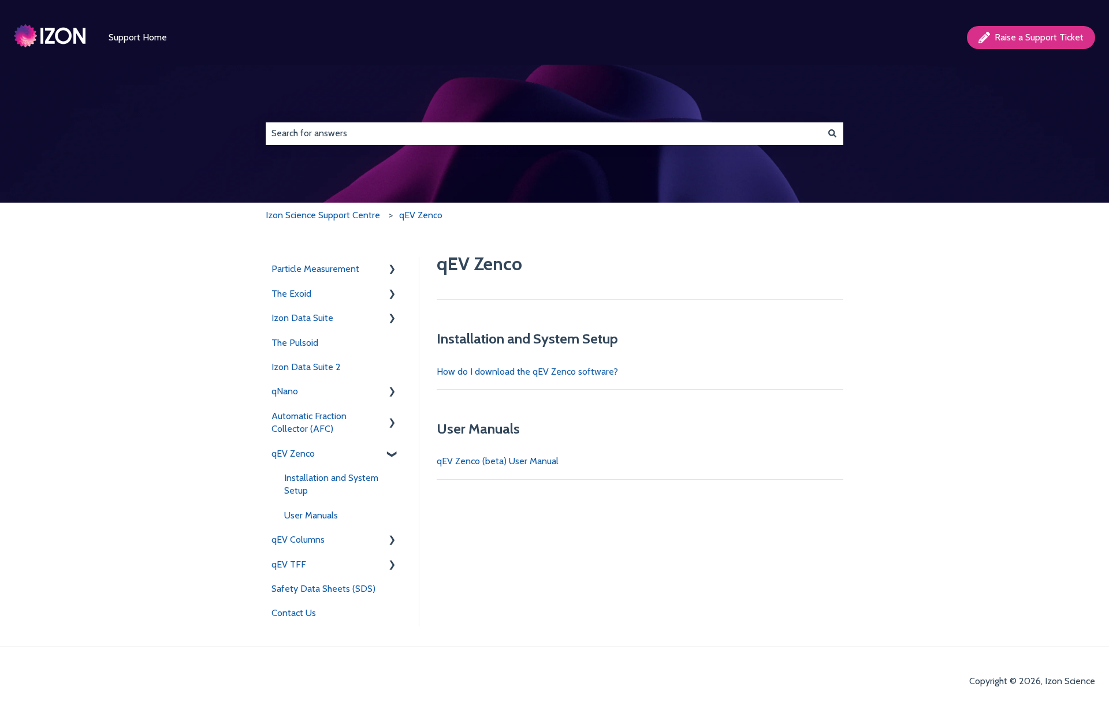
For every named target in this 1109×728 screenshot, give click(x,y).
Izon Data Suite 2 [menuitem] (306, 366)
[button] (392, 270)
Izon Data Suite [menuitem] (302, 317)
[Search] (832, 133)
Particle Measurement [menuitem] (315, 268)
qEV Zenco (420, 215)
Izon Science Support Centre (323, 215)
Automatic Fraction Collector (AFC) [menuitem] (309, 422)
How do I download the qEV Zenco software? (527, 371)
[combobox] (543, 133)
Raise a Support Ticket (1039, 37)
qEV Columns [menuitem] (298, 539)
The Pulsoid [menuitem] (294, 342)
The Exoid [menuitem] (291, 293)
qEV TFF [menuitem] (288, 564)
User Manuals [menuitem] (311, 515)
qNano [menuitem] (284, 391)
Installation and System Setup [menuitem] (331, 484)
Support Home (138, 37)
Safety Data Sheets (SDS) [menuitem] (323, 588)
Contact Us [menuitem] (293, 612)
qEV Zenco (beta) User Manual (498, 461)
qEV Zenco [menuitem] (293, 453)
